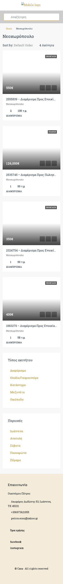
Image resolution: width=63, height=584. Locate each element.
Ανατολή (16, 438)
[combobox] (26, 45)
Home (9, 28)
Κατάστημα (18, 385)
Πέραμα (15, 460)
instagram (17, 548)
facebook (16, 541)
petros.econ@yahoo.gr (24, 518)
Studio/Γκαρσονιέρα (24, 378)
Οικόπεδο (17, 399)
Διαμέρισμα (18, 370)
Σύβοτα (15, 445)
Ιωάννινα (16, 431)
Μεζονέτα (17, 392)
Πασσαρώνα (18, 453)
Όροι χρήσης (17, 530)
